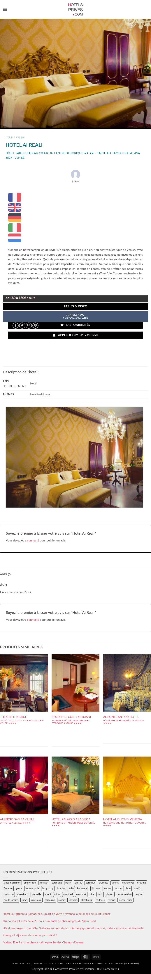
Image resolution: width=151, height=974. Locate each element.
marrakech (22, 894)
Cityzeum (88, 969)
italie (9, 137)
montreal (68, 894)
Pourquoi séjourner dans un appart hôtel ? (30, 935)
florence (8, 888)
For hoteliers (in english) (122, 963)
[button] (5, 9)
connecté (33, 540)
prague (138, 894)
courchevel (128, 883)
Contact (50, 963)
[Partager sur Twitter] (22, 326)
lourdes (119, 888)
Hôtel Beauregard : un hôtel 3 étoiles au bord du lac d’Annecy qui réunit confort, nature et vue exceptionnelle (73, 928)
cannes (115, 883)
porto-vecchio (124, 894)
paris (100, 894)
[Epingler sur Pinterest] (35, 326)
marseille (36, 894)
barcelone (57, 883)
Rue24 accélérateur (108, 969)
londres (107, 888)
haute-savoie (32, 888)
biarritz (78, 883)
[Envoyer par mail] (29, 326)
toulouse (100, 900)
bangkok (43, 883)
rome (24, 900)
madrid (137, 888)
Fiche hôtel (23, 681)
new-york (81, 894)
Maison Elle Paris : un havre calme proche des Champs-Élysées (43, 942)
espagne (141, 883)
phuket (109, 894)
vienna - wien (125, 900)
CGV (61, 963)
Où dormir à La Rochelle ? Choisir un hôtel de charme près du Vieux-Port (49, 921)
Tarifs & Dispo (75, 306)
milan (57, 894)
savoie (61, 900)
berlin (68, 883)
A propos (18, 963)
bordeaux (90, 883)
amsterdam (30, 883)
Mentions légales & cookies (84, 963)
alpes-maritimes (12, 883)
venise (20, 137)
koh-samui (82, 888)
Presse (38, 963)
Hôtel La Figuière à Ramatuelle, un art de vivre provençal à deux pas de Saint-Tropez (56, 913)
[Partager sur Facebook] (16, 326)
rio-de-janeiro (11, 900)
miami (48, 894)
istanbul (61, 888)
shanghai (73, 900)
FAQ (29, 963)
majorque (9, 894)
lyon (128, 888)
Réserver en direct (24, 673)
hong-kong (48, 888)
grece (19, 888)
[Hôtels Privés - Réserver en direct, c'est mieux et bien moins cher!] (75, 9)
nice (92, 894)
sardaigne (50, 900)
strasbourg (86, 900)
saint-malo (36, 900)
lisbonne (96, 888)
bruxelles (103, 883)
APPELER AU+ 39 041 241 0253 (76, 316)
